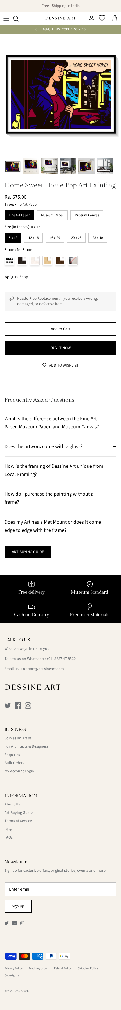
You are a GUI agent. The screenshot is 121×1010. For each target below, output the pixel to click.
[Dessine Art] (60, 18)
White (35, 260)
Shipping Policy (88, 968)
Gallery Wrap (73, 260)
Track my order (38, 968)
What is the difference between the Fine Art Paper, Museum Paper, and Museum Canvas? (52, 422)
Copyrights (12, 975)
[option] (60, 94)
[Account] (90, 18)
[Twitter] (8, 705)
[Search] (18, 18)
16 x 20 (54, 236)
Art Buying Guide (19, 813)
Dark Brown (60, 260)
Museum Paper (52, 214)
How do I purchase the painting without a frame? (49, 498)
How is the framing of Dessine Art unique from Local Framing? (54, 470)
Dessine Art (21, 991)
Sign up (18, 906)
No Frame (9, 260)
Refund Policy (62, 968)
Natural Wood (47, 260)
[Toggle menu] (6, 18)
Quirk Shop (19, 277)
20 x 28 (76, 236)
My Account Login (19, 771)
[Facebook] (18, 705)
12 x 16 (33, 236)
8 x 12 (13, 236)
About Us (12, 804)
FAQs (9, 837)
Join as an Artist (18, 738)
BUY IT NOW (61, 348)
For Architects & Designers (26, 746)
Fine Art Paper (19, 214)
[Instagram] (28, 705)
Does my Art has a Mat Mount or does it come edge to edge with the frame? (53, 526)
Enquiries (12, 755)
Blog (8, 829)
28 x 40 (97, 236)
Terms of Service (18, 821)
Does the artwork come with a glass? (44, 446)
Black (22, 260)
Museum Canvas (86, 214)
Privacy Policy (14, 968)
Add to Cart (60, 329)
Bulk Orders (14, 763)
